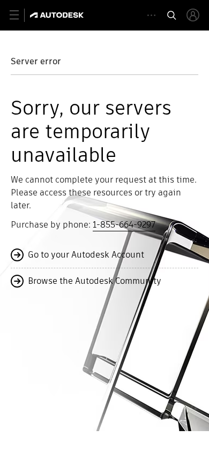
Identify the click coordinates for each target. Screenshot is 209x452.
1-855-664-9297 (124, 225)
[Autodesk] (58, 15)
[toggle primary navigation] (20, 15)
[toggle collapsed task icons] (151, 15)
